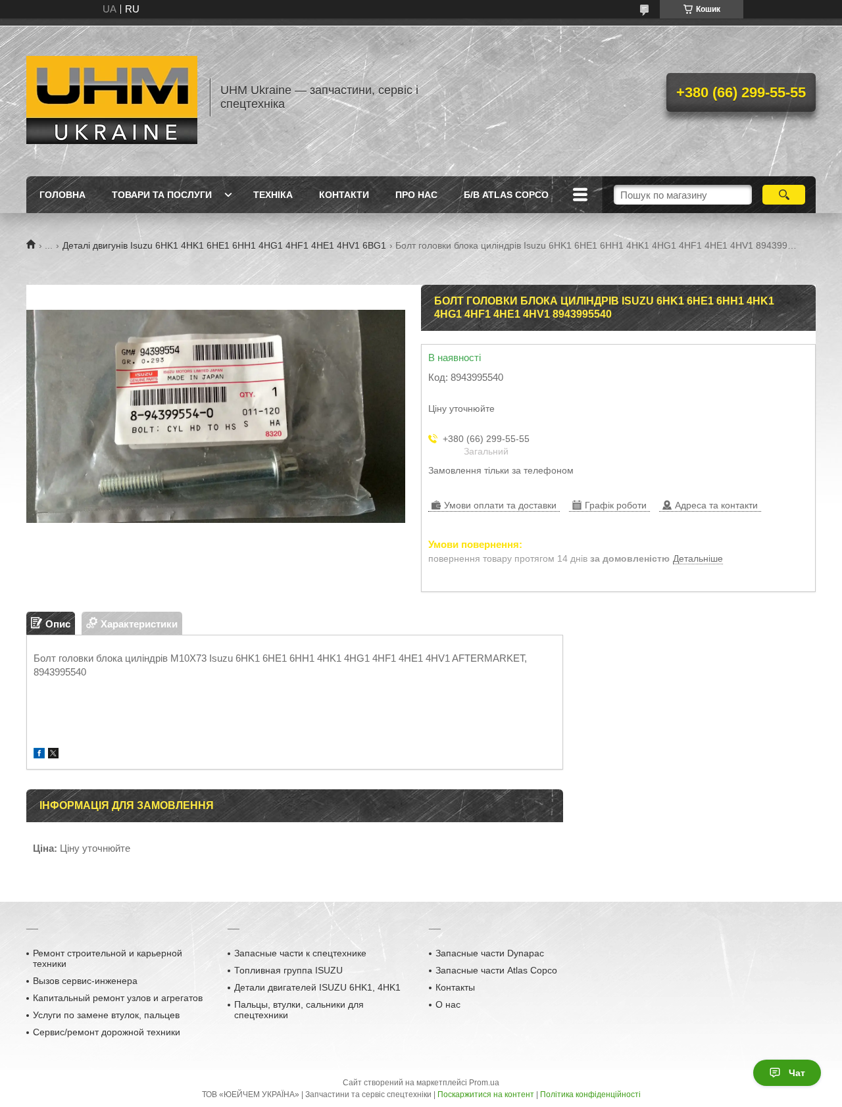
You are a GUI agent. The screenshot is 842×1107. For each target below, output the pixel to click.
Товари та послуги (162, 194)
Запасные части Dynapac (489, 953)
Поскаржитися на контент (485, 1094)
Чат (797, 1073)
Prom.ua (484, 1082)
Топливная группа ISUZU (288, 970)
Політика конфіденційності (590, 1094)
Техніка (273, 194)
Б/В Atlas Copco (506, 194)
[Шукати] (783, 195)
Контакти (344, 194)
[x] (53, 754)
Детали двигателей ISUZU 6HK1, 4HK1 (317, 987)
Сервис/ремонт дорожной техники (106, 1032)
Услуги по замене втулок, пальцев (106, 1015)
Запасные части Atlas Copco (496, 970)
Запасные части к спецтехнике (300, 953)
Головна (62, 194)
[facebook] (39, 754)
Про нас (416, 194)
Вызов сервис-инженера (85, 980)
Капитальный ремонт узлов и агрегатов (118, 998)
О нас (447, 1004)
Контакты (455, 987)
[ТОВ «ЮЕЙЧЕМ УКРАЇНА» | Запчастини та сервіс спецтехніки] (111, 97)
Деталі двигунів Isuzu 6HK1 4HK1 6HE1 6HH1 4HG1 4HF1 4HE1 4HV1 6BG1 (224, 245)
